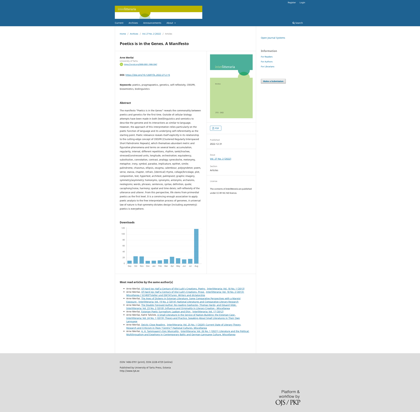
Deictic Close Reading (153, 324)
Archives (133, 22)
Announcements (152, 22)
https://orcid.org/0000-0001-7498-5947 (140, 64)
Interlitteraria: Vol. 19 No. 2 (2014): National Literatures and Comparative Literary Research (188, 301)
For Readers (267, 56)
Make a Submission (273, 81)
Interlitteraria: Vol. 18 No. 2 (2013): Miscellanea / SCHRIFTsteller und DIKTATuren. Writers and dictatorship (185, 293)
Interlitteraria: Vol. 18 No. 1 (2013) (225, 288)
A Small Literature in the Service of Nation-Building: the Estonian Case (196, 314)
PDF (217, 128)
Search (299, 22)
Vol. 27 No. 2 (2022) (151, 33)
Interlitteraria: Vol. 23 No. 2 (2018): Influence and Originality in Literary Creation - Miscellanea (178, 308)
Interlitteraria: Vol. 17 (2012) (207, 311)
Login (302, 2)
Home (123, 33)
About (170, 22)
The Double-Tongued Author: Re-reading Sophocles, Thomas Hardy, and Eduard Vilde (188, 305)
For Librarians (267, 66)
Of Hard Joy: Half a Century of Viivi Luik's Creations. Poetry (173, 288)
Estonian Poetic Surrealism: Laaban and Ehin (166, 311)
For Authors (267, 61)
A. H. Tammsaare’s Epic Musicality (160, 331)
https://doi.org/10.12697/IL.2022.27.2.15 (148, 74)
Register (292, 2)
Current (119, 22)
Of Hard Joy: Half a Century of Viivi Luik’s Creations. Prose (173, 291)
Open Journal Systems (273, 37)
